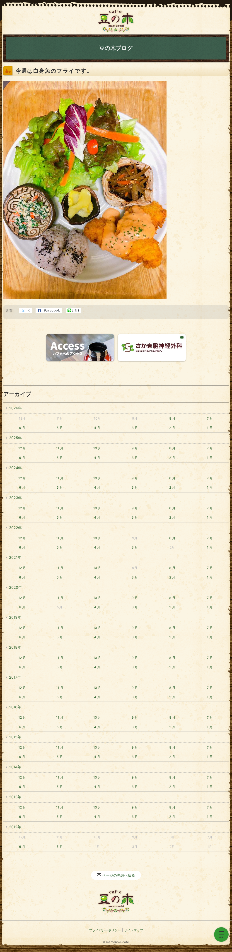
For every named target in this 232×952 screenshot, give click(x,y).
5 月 (60, 428)
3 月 (135, 428)
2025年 (15, 437)
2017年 (15, 677)
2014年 (15, 767)
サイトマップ (133, 930)
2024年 (15, 467)
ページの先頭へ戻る (118, 875)
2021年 (15, 557)
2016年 (15, 707)
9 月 (135, 448)
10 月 (97, 448)
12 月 (22, 448)
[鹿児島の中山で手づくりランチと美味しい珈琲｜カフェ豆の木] (116, 21)
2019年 (15, 617)
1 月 (210, 428)
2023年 (15, 497)
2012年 (15, 827)
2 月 (172, 428)
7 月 (210, 418)
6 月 (22, 428)
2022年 (15, 527)
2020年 (15, 587)
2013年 (15, 797)
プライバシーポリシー (105, 930)
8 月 (172, 418)
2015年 (15, 737)
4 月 (97, 428)
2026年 (15, 408)
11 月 (59, 448)
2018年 (15, 647)
